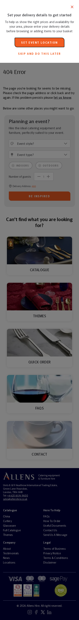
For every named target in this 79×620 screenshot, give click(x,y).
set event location (39, 42)
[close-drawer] (72, 7)
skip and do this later (39, 54)
